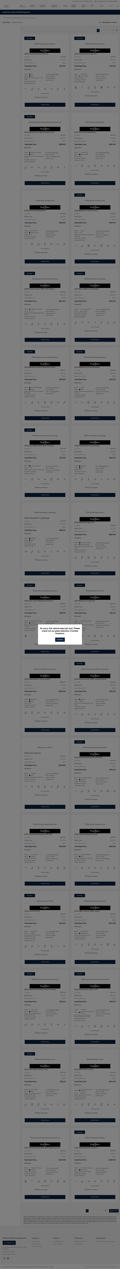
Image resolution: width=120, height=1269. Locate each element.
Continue (60, 639)
